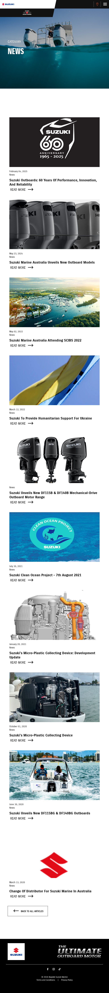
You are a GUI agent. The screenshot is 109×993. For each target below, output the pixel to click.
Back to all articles (31, 911)
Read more (18, 190)
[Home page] (8, 4)
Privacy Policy (67, 980)
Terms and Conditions (45, 980)
